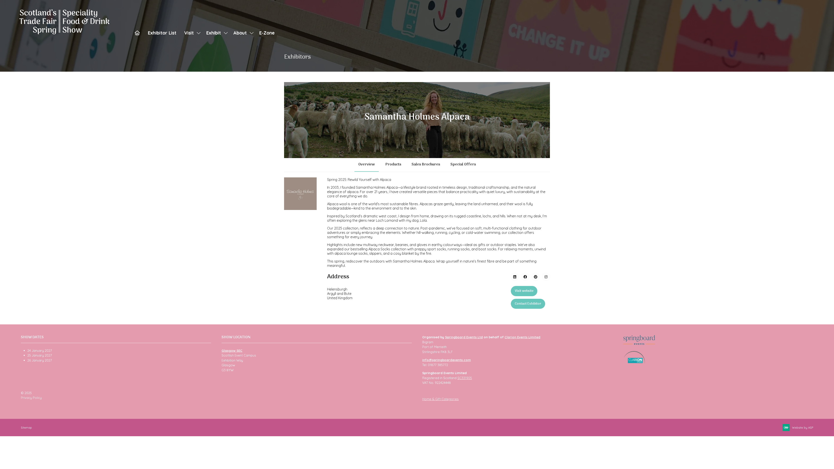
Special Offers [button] (463, 165)
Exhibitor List (162, 33)
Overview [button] (366, 165)
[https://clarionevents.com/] (634, 363)
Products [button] (393, 165)
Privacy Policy (31, 398)
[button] (524, 291)
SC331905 (464, 378)
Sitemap (26, 427)
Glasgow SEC (232, 350)
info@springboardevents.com (446, 360)
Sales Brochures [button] (426, 165)
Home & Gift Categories (440, 399)
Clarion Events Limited (522, 337)
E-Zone (267, 33)
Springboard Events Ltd (464, 337)
